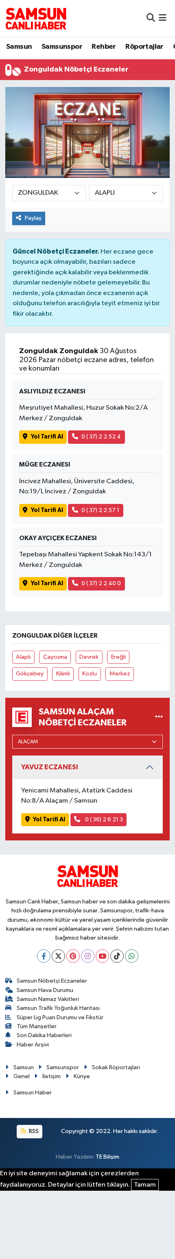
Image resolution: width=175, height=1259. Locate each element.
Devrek (88, 657)
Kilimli (63, 674)
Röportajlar (144, 46)
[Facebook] (43, 956)
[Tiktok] (117, 956)
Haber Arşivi (33, 1045)
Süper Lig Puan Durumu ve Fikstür (60, 1017)
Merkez (119, 674)
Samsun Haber (32, 1093)
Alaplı (23, 657)
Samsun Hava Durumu (45, 990)
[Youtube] (102, 956)
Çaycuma (55, 657)
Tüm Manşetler (37, 1026)
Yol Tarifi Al (47, 437)
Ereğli (118, 657)
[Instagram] (87, 956)
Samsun (19, 46)
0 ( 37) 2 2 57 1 (100, 510)
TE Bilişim (107, 1157)
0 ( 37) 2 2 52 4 (101, 437)
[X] (58, 956)
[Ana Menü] (162, 18)
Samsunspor (62, 46)
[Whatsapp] (131, 956)
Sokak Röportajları (116, 1067)
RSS (33, 1131)
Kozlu (89, 674)
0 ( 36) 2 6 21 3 (103, 819)
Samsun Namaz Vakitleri (48, 999)
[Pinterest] (73, 956)
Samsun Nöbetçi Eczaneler (52, 981)
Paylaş (33, 218)
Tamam (145, 1184)
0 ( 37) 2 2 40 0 (101, 583)
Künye (82, 1076)
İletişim (51, 1076)
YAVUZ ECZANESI (49, 767)
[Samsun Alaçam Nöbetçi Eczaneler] (159, 717)
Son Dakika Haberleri (44, 1035)
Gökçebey (30, 674)
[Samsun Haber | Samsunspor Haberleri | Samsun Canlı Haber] (35, 18)
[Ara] (151, 18)
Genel (21, 1076)
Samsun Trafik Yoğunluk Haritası (58, 1008)
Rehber (104, 46)
